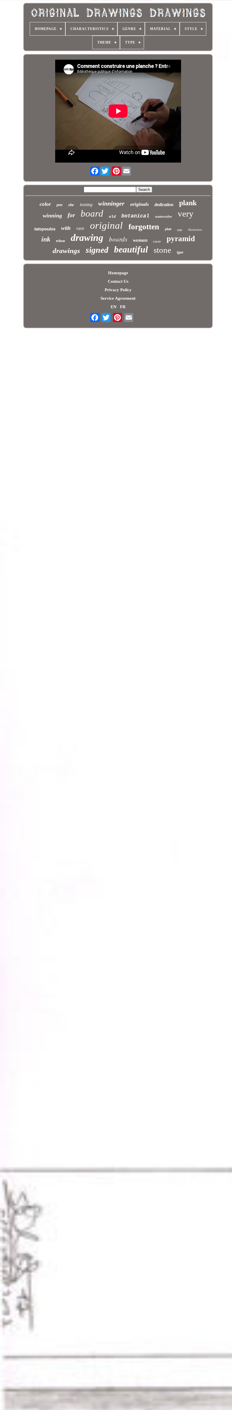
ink (45, 239)
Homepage (118, 273)
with (66, 228)
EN (114, 307)
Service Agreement (118, 298)
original (106, 225)
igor (180, 252)
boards (118, 238)
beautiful (131, 249)
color (45, 204)
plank (188, 203)
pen (60, 205)
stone (162, 249)
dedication (163, 204)
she (71, 204)
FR (123, 307)
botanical (135, 216)
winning (52, 215)
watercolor (163, 216)
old (112, 217)
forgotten (143, 226)
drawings (66, 250)
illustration (195, 229)
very (186, 214)
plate (168, 229)
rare (80, 228)
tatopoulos (44, 228)
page (179, 229)
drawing (87, 237)
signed (97, 249)
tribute (60, 241)
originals (139, 204)
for (71, 215)
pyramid (181, 238)
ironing (86, 204)
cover (157, 241)
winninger (111, 203)
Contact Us (118, 281)
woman (140, 240)
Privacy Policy (118, 290)
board (92, 213)
